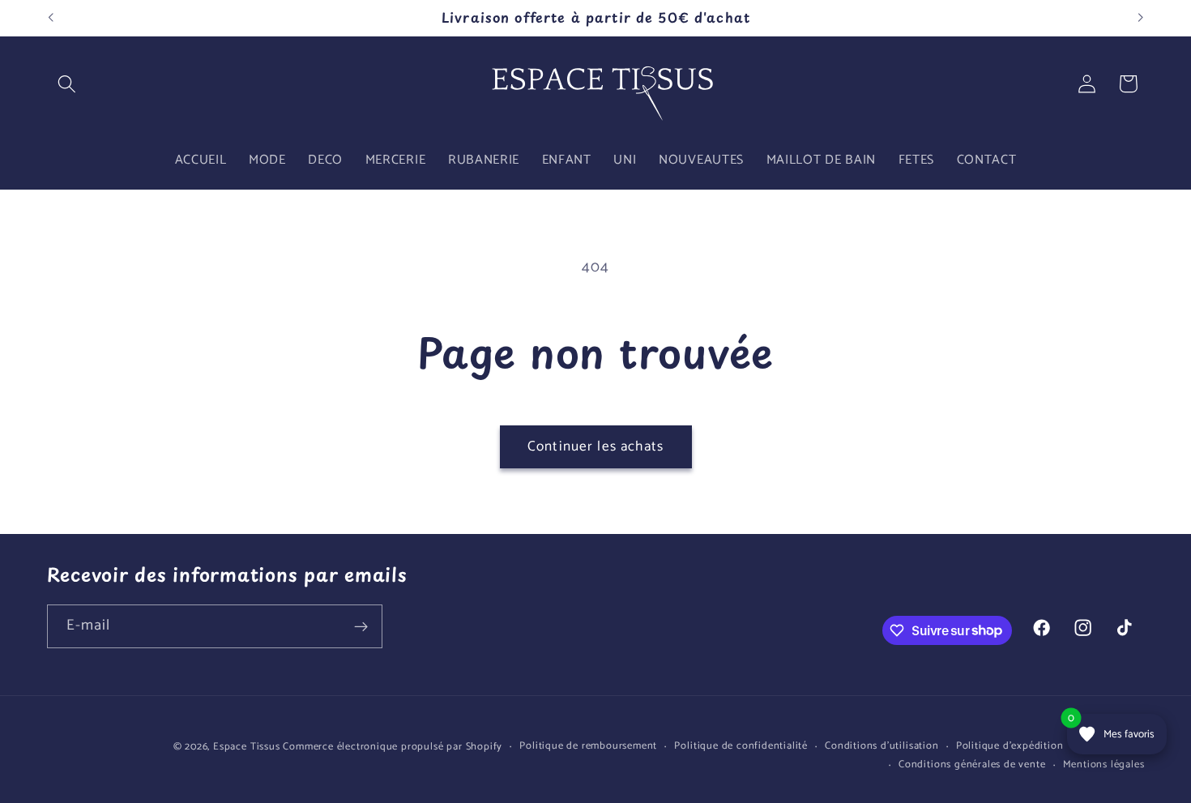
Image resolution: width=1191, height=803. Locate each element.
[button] (67, 84)
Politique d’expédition (1010, 746)
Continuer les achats (595, 446)
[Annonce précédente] (50, 18)
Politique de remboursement (588, 746)
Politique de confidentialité (741, 746)
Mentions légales (1104, 765)
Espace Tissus (246, 746)
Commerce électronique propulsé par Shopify (392, 746)
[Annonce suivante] (1141, 18)
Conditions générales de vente (972, 765)
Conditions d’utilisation (881, 746)
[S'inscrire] (361, 626)
